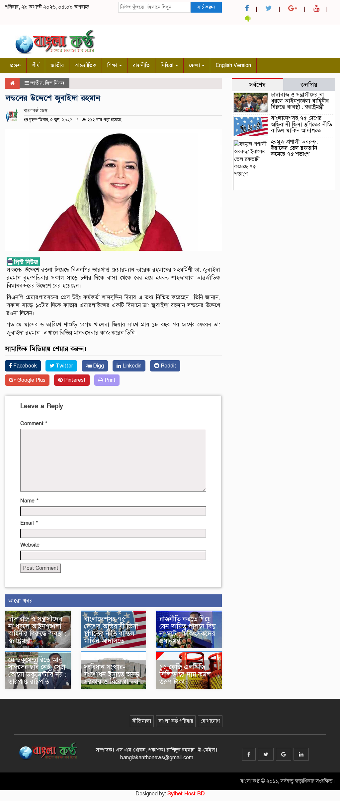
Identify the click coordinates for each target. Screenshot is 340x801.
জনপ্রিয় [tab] (308, 85)
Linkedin (131, 366)
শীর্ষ (36, 65)
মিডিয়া (168, 65)
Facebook (24, 366)
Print (109, 380)
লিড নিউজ (54, 83)
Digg (98, 366)
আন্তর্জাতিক (85, 65)
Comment (33, 423)
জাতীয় (57, 65)
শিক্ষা (113, 65)
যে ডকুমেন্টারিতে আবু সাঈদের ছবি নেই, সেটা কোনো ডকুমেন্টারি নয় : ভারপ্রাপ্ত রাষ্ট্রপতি (37, 671)
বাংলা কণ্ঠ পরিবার (176, 721)
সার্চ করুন (206, 7)
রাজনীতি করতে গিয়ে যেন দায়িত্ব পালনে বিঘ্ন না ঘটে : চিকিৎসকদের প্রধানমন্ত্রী (187, 630)
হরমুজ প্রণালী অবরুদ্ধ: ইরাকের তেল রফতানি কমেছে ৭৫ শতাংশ (294, 148)
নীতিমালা (141, 721)
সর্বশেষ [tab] (257, 85)
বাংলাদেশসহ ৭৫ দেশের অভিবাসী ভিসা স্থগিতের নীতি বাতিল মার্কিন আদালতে (111, 630)
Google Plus (30, 380)
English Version (233, 65)
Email (29, 523)
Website (30, 545)
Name (29, 500)
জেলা (195, 65)
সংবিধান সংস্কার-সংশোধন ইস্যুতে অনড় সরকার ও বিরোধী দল (111, 674)
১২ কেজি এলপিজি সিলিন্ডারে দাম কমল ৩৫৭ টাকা (185, 674)
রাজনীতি (141, 65)
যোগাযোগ (210, 721)
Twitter (63, 366)
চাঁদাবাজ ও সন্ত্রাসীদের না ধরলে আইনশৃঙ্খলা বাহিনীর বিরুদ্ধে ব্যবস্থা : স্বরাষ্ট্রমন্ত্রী (37, 630)
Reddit (167, 366)
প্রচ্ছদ (15, 65)
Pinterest (74, 380)
